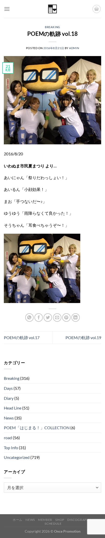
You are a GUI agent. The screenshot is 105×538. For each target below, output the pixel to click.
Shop (59, 520)
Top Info (11, 447)
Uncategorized (17, 457)
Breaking (52, 27)
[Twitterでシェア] (48, 317)
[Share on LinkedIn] (75, 317)
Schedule (53, 523)
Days (8, 388)
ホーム (17, 520)
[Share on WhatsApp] (29, 317)
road (8, 437)
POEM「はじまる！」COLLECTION (37, 427)
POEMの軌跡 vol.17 (22, 337)
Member (45, 520)
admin (74, 48)
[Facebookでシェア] (38, 317)
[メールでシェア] (57, 317)
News (9, 417)
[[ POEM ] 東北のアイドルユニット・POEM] (53, 9)
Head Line (12, 407)
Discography (79, 520)
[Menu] (7, 9)
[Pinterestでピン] (66, 317)
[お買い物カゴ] (97, 9)
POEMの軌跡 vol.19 (83, 337)
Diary (9, 398)
